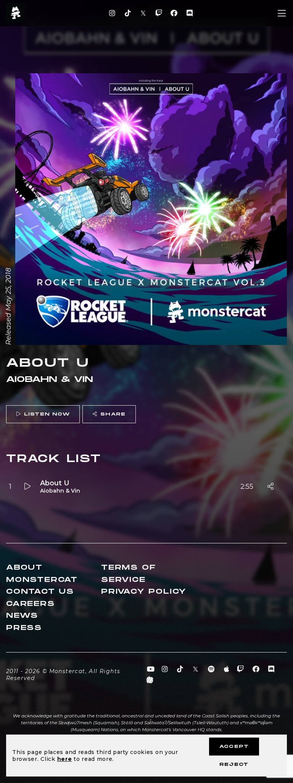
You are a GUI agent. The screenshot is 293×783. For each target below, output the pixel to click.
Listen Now (47, 414)
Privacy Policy (144, 592)
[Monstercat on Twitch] (158, 13)
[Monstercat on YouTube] (150, 669)
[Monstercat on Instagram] (112, 13)
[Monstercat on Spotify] (211, 669)
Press (24, 628)
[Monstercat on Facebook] (174, 13)
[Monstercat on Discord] (189, 13)
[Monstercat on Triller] (150, 680)
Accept (234, 746)
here (64, 759)
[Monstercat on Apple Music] (226, 669)
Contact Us (40, 592)
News (22, 616)
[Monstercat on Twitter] (143, 13)
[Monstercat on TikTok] (127, 13)
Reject (233, 764)
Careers (30, 604)
